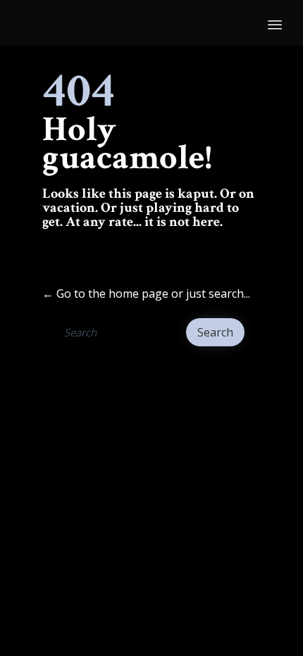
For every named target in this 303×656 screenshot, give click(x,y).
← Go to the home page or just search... (146, 293)
